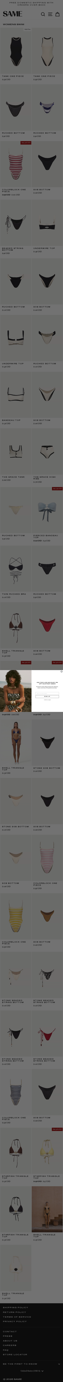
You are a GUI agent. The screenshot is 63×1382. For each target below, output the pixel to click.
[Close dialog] (61, 671)
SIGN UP (47, 696)
